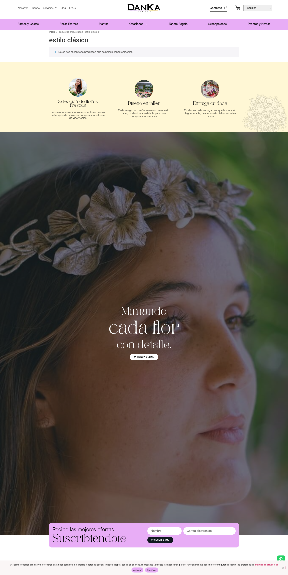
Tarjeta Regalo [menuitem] (178, 24)
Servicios (48, 8)
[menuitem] (138, 24)
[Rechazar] (283, 567)
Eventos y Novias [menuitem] (259, 24)
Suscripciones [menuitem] (217, 24)
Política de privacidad (266, 564)
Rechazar (151, 570)
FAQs (72, 8)
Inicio (52, 31)
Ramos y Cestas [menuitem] (28, 24)
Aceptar (137, 570)
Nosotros (23, 8)
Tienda (36, 8)
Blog (63, 8)
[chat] (281, 559)
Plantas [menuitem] (103, 24)
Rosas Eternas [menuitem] (69, 24)
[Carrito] (237, 7)
